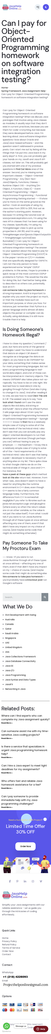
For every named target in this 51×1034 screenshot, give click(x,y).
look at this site (11, 477)
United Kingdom (13, 647)
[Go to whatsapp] (6, 1026)
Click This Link (40, 395)
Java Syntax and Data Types (20, 679)
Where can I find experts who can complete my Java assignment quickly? (25, 717)
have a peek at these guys (17, 474)
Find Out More (23, 169)
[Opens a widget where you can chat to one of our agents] (40, 1029)
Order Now (25, 846)
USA (7, 652)
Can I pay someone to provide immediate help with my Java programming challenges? (19, 800)
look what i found (12, 402)
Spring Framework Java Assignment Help (23, 91)
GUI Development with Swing (20, 614)
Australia (10, 619)
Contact (6, 954)
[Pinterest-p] (17, 881)
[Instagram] (33, 881)
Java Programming (15, 675)
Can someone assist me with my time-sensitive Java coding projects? (25, 732)
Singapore (10, 638)
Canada (9, 624)
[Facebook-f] (10, 881)
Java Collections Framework (20, 656)
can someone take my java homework (23, 290)
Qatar (8, 628)
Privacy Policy (9, 941)
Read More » (7, 723)
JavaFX (9, 684)
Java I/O (9, 670)
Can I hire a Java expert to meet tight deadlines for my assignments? (24, 767)
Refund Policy (9, 944)
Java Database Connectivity (20, 661)
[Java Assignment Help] (11, 7)
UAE (7, 642)
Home (4, 87)
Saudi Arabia (11, 633)
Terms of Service (11, 947)
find (25, 422)
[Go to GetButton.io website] (6, 1031)
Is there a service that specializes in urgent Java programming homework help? (24, 750)
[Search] (44, 597)
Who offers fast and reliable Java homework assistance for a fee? (21, 782)
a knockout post (34, 579)
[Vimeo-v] (41, 881)
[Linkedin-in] (25, 881)
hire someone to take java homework (23, 576)
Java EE (9, 665)
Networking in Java (15, 689)
